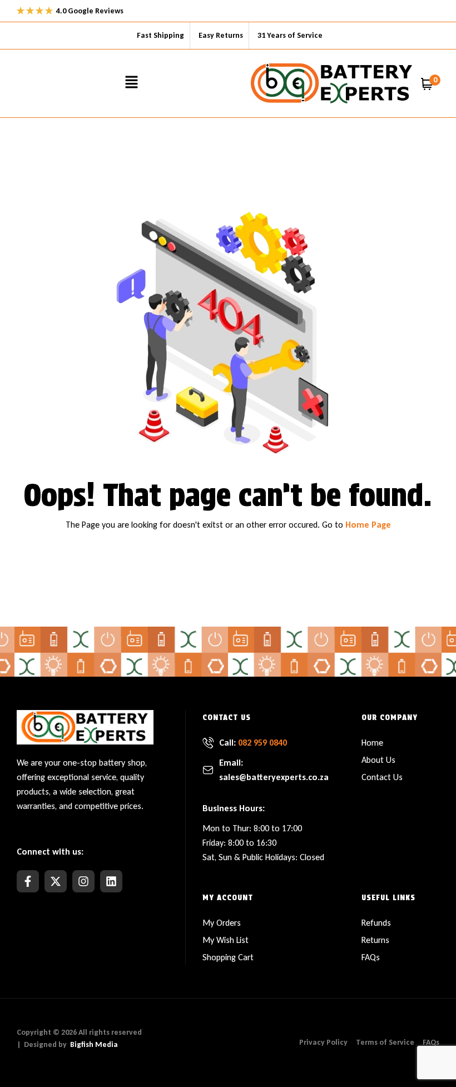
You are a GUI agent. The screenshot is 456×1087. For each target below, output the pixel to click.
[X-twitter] (55, 881)
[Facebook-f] (28, 881)
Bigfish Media (94, 1044)
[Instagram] (83, 881)
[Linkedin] (111, 881)
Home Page (368, 524)
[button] (131, 83)
